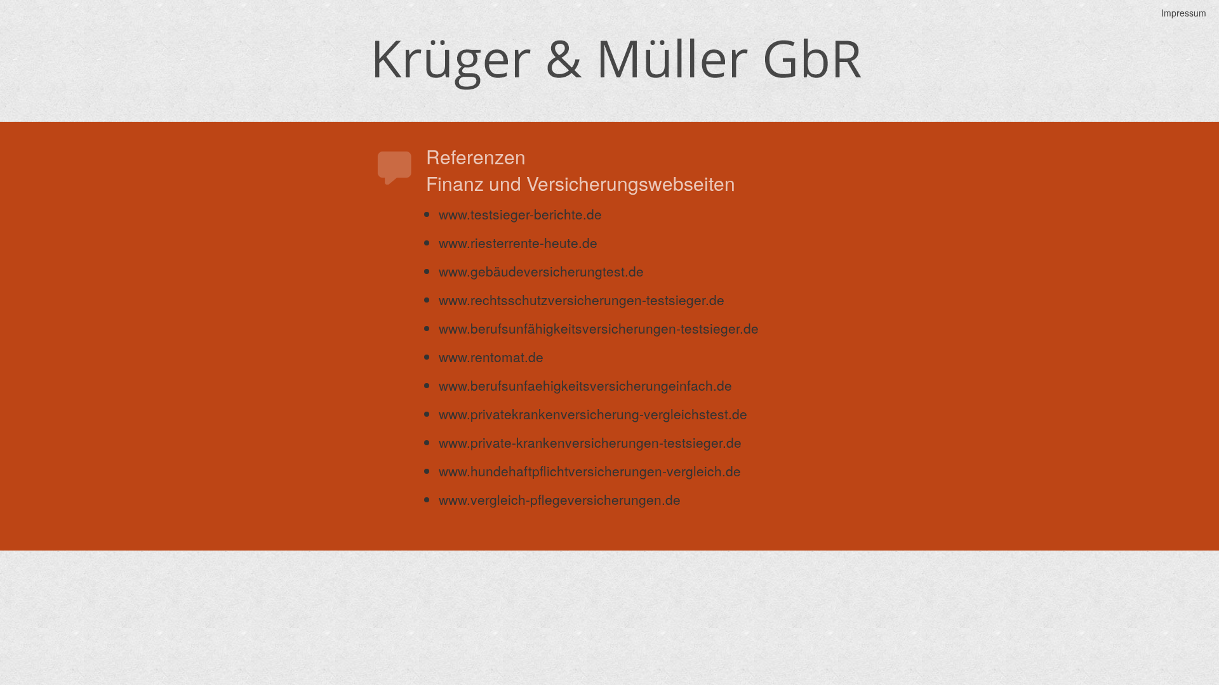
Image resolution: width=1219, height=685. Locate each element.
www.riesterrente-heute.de (518, 242)
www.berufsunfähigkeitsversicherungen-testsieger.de (599, 327)
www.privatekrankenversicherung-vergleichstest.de (593, 413)
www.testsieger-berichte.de (520, 213)
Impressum (1183, 12)
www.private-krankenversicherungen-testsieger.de (590, 442)
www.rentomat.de (491, 356)
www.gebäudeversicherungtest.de (541, 270)
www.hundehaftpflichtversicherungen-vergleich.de (590, 470)
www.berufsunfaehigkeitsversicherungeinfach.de (585, 385)
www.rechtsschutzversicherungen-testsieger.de (581, 299)
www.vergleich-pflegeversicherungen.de (560, 499)
